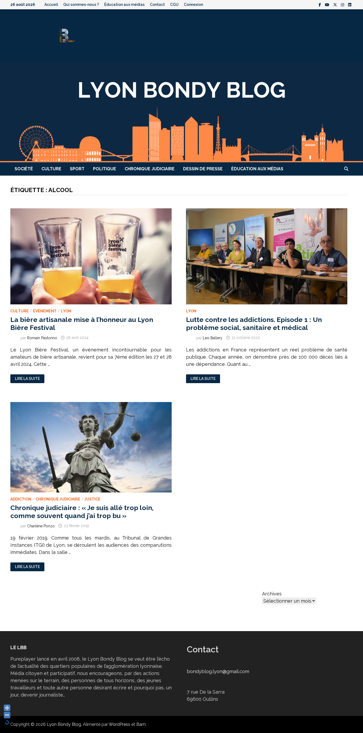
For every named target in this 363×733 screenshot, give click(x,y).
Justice (92, 499)
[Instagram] (343, 4)
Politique (104, 168)
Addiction (20, 499)
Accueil (51, 4)
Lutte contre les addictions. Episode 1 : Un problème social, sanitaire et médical (254, 324)
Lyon (66, 311)
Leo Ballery (212, 338)
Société (24, 168)
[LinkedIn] (350, 4)
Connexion (193, 4)
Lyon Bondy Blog (64, 724)
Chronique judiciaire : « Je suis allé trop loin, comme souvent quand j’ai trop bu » (82, 512)
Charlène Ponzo (41, 526)
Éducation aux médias (124, 4)
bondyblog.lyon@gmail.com (218, 671)
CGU (174, 4)
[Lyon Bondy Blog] (181, 112)
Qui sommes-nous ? (81, 4)
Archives (272, 594)
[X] (336, 4)
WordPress (119, 724)
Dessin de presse (203, 168)
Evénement (45, 311)
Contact (157, 4)
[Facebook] (320, 4)
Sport (77, 168)
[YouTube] (328, 4)
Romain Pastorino (42, 338)
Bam (141, 724)
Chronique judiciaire (150, 168)
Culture (51, 168)
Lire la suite (27, 378)
